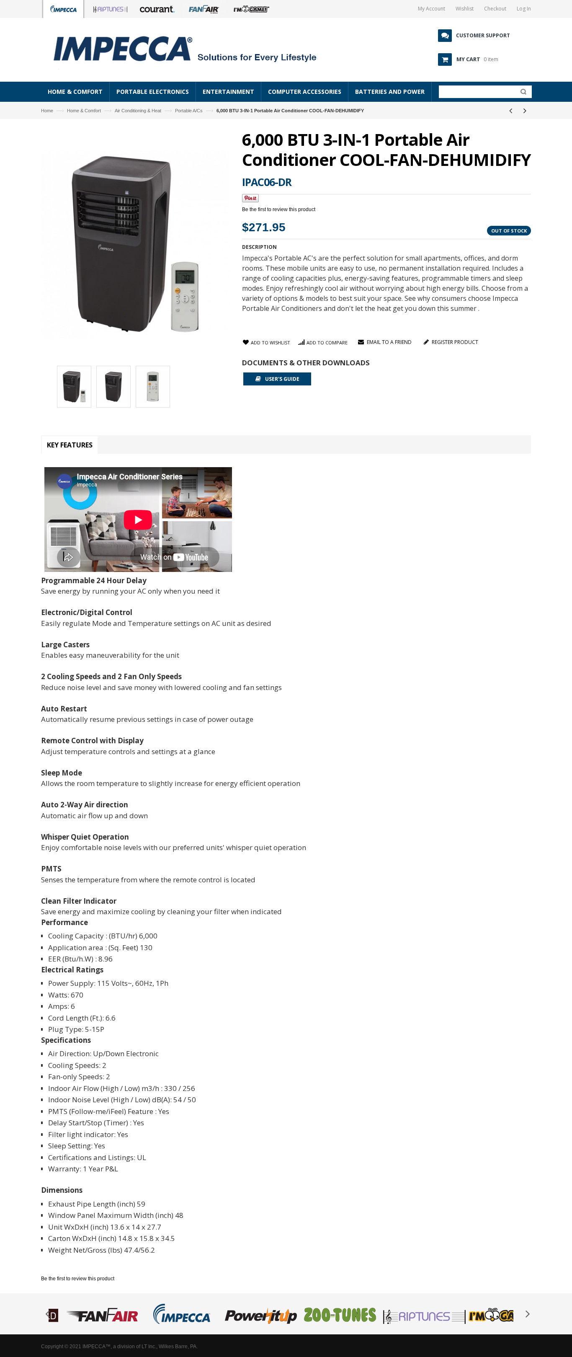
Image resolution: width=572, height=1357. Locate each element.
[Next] (524, 110)
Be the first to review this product (278, 209)
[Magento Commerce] (194, 48)
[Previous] (510, 110)
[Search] (521, 93)
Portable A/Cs (189, 110)
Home (47, 110)
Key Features (70, 445)
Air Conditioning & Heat (138, 110)
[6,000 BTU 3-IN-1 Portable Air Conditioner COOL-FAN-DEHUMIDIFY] (74, 388)
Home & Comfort (84, 110)
